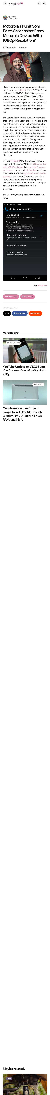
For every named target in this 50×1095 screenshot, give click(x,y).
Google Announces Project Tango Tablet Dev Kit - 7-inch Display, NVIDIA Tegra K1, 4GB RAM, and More (22, 413)
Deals (9, 1079)
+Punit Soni (42, 285)
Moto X (22, 90)
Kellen (13, 16)
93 (9, 47)
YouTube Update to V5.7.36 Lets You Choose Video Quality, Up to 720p (24, 370)
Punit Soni (28, 296)
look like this (30, 170)
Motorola (11, 296)
